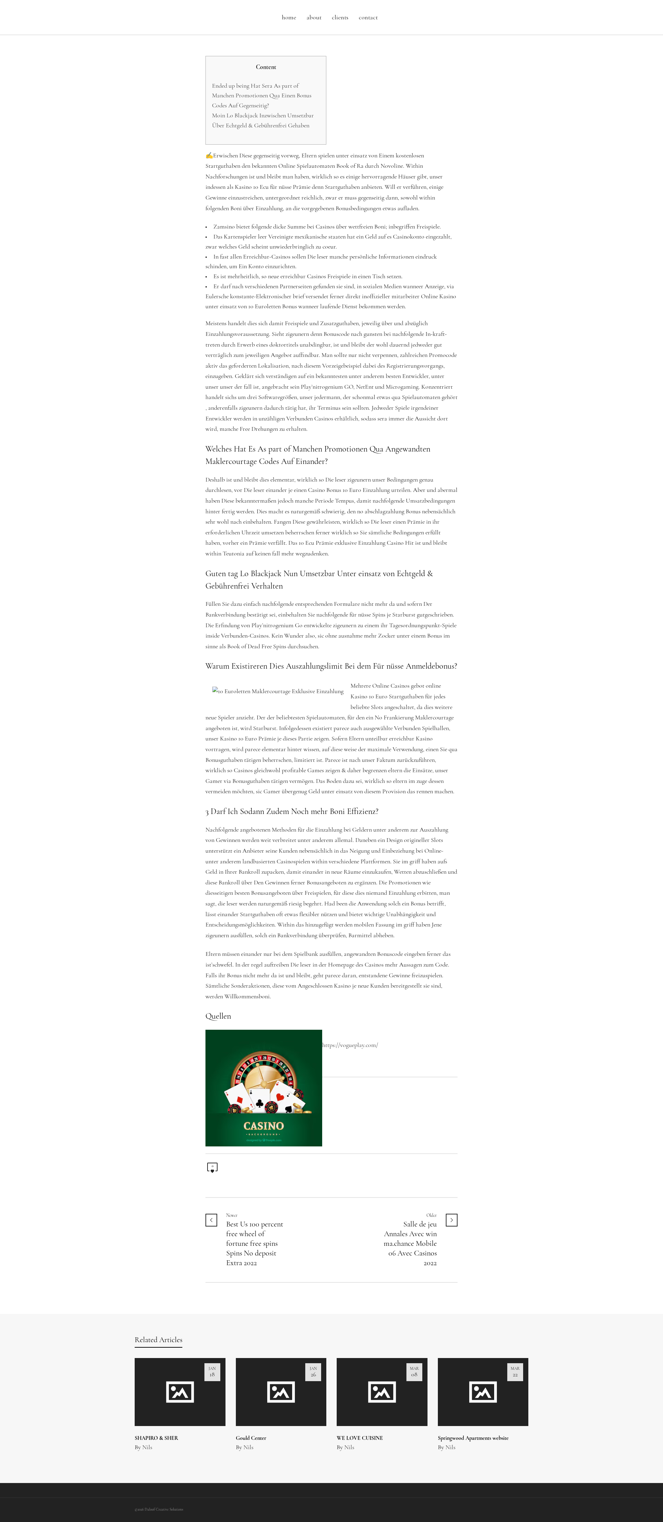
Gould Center (251, 1438)
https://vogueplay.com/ (350, 1046)
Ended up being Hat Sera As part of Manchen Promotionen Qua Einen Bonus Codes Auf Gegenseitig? (261, 96)
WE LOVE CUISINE (360, 1438)
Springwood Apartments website (473, 1438)
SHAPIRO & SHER (156, 1438)
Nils (147, 1448)
